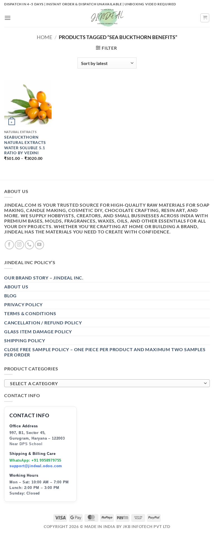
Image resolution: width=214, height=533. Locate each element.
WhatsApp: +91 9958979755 (35, 460)
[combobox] (107, 383)
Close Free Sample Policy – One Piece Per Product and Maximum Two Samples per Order (105, 352)
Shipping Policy (24, 340)
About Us (16, 286)
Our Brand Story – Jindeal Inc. (44, 277)
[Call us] (29, 244)
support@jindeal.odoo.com (35, 466)
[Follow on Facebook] (9, 244)
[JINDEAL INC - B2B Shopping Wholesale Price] (107, 17)
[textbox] (105, 383)
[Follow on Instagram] (19, 244)
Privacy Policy (23, 304)
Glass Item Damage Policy (38, 331)
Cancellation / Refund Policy (43, 322)
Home (44, 37)
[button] (7, 18)
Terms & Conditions (30, 313)
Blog (10, 295)
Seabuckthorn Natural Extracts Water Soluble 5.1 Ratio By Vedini (25, 145)
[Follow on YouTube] (39, 244)
